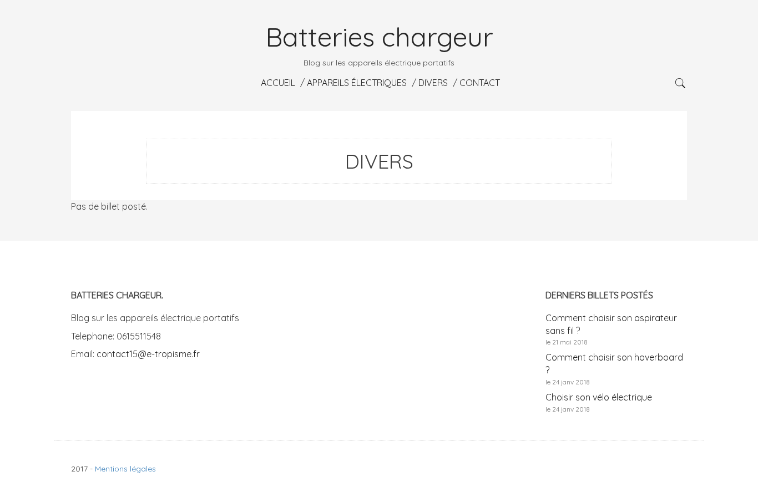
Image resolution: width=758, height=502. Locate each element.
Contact (478, 82)
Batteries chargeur (379, 36)
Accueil (277, 82)
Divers (432, 82)
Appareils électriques (356, 82)
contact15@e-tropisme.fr (148, 353)
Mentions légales (125, 469)
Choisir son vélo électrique (598, 397)
